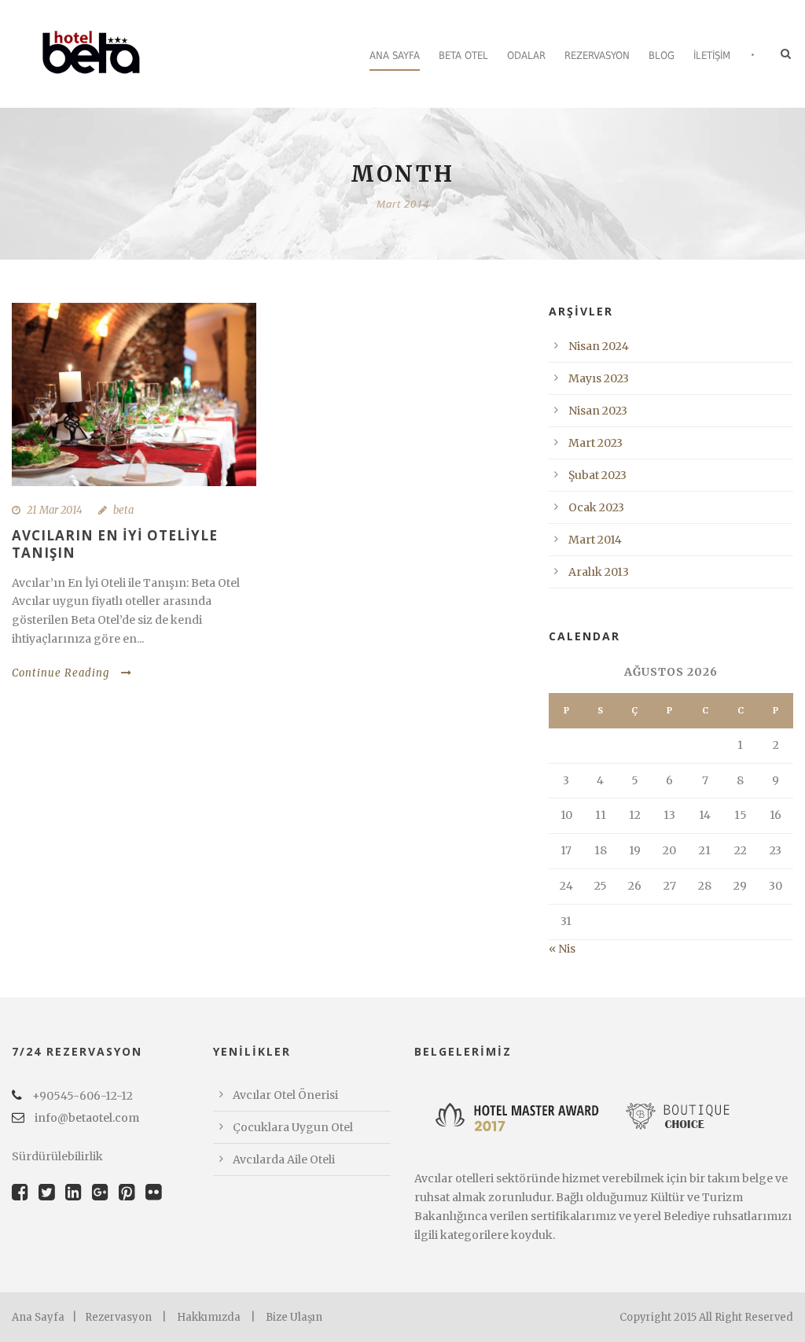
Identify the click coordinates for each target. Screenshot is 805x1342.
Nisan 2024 (598, 346)
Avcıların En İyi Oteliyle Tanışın (115, 544)
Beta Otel (463, 55)
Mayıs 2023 (598, 378)
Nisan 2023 (597, 411)
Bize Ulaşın (294, 1317)
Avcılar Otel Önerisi (285, 1095)
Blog (662, 55)
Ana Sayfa (394, 55)
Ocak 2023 (596, 507)
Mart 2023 (595, 443)
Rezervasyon (597, 55)
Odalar (526, 55)
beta (123, 510)
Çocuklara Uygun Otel (293, 1127)
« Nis (562, 949)
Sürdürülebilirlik (57, 1156)
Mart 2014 (595, 540)
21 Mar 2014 (55, 510)
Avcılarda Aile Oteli (284, 1159)
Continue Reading (60, 673)
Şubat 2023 (597, 475)
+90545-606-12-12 (81, 1096)
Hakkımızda (209, 1317)
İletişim (711, 55)
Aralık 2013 (598, 572)
